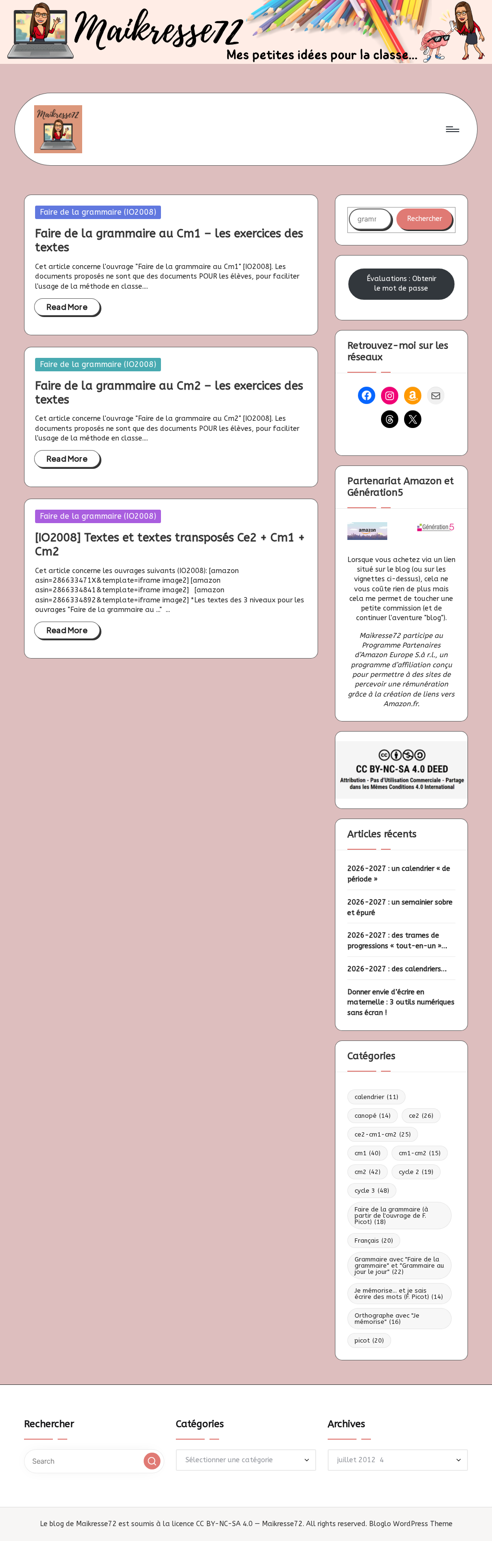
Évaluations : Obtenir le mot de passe (401, 284)
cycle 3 (372, 1190)
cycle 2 (416, 1171)
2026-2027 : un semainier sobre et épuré (400, 907)
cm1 (368, 1153)
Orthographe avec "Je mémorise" (387, 1318)
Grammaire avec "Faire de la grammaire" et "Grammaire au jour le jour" (399, 1265)
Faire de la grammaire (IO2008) (98, 212)
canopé (373, 1115)
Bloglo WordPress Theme (411, 1524)
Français (374, 1240)
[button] (152, 1461)
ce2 (421, 1115)
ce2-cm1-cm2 (383, 1134)
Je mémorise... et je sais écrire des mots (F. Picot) (399, 1293)
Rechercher (424, 219)
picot (369, 1340)
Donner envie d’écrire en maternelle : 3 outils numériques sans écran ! (401, 1002)
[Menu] (452, 129)
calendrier (376, 1097)
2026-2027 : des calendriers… (397, 969)
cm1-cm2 (420, 1153)
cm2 (368, 1171)
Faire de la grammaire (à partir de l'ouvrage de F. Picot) (391, 1215)
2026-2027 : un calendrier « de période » (398, 874)
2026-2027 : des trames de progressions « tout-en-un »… (397, 940)
